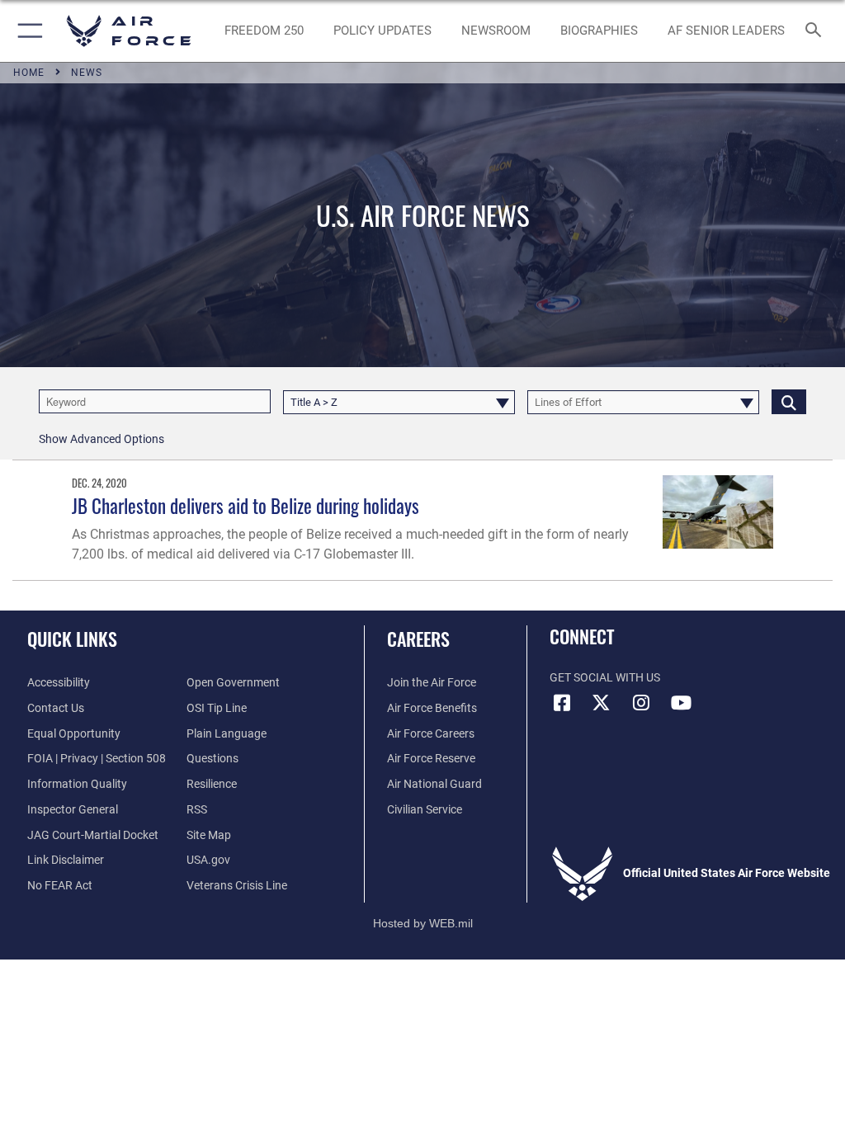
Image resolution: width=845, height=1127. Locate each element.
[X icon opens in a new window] (601, 703)
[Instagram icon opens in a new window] (641, 703)
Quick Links (72, 638)
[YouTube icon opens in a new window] (680, 703)
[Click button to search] (789, 401)
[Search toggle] (816, 31)
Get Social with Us (605, 678)
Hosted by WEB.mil (423, 923)
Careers (418, 638)
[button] (27, 31)
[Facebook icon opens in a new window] (562, 703)
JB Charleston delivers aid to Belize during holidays (245, 505)
